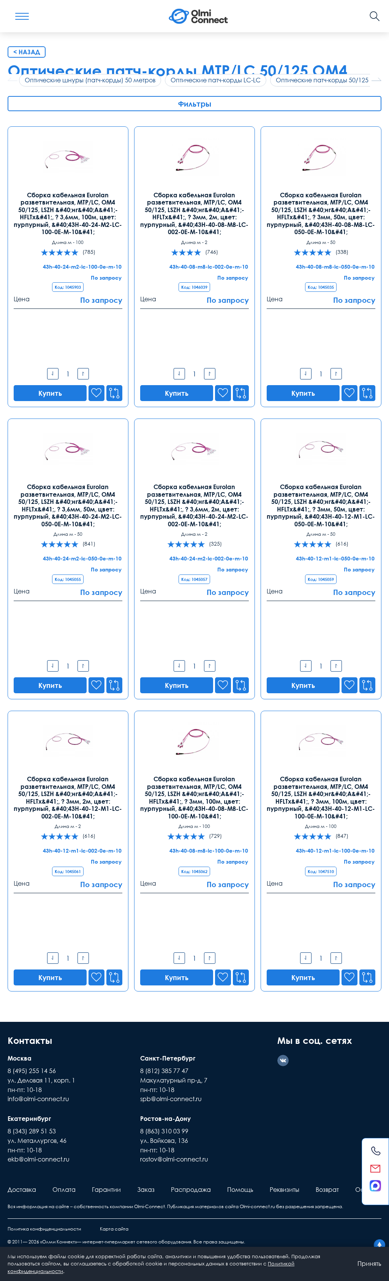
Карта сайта (114, 1229)
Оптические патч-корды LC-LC (216, 80)
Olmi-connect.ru (257, 1206)
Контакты (30, 1040)
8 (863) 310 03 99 (164, 1131)
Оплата (64, 1189)
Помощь (240, 1189)
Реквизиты (284, 1189)
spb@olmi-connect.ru (171, 1099)
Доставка (22, 1189)
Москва (20, 1058)
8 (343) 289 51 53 (32, 1131)
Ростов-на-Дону (165, 1118)
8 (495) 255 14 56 (32, 1071)
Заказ (146, 1189)
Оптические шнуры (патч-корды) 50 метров (90, 80)
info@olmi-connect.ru (38, 1099)
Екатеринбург (29, 1118)
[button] (376, 79)
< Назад (26, 52)
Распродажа (191, 1189)
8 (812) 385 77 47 (164, 1071)
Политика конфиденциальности (44, 1229)
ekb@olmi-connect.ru (39, 1159)
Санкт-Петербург (167, 1058)
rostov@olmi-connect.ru (174, 1159)
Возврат (327, 1189)
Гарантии (106, 1189)
